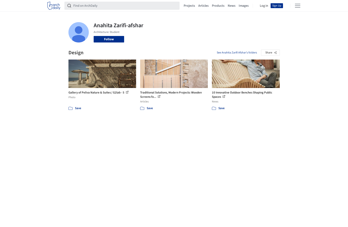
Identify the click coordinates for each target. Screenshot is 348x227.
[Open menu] (297, 5)
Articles (203, 5)
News (231, 5)
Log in (264, 5)
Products (218, 5)
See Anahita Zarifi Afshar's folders (237, 52)
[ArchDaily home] (53, 6)
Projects (189, 5)
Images (244, 5)
